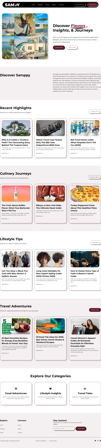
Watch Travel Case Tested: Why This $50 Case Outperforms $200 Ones (49, 142)
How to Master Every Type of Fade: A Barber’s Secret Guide (85, 273)
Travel (47, 4)
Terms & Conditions (41, 441)
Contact (61, 4)
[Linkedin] (100, 440)
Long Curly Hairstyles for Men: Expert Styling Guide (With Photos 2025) (49, 273)
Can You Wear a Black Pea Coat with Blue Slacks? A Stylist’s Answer (15, 273)
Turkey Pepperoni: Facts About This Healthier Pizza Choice (84, 208)
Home (19, 425)
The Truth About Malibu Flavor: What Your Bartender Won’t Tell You (16, 208)
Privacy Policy (53, 441)
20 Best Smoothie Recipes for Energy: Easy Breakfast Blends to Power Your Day (15, 341)
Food (33, 4)
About (54, 4)
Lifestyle (40, 4)
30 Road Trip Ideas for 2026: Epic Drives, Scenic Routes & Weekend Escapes (50, 339)
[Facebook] (95, 440)
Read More (5, 153)
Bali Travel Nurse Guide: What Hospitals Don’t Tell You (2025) (83, 142)
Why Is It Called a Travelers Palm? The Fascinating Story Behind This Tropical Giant (16, 142)
